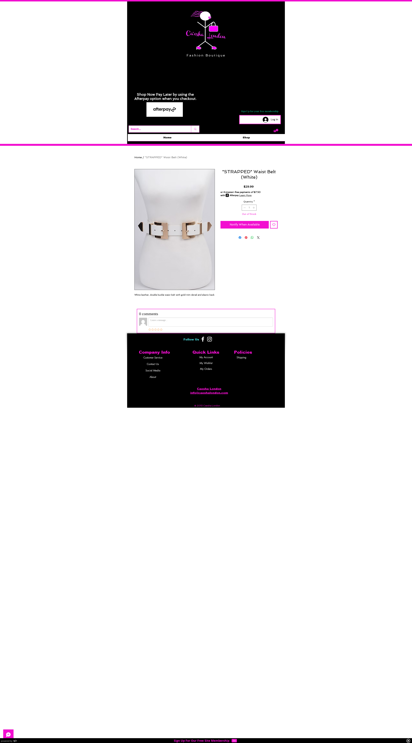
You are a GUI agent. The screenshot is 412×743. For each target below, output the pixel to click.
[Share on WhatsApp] (252, 237)
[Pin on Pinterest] (246, 237)
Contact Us (153, 364)
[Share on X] (258, 237)
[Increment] (254, 207)
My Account (206, 357)
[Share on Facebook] (240, 237)
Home (138, 157)
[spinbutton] (249, 207)
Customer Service (152, 357)
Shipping (241, 357)
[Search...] (195, 129)
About (153, 377)
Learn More (245, 195)
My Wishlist (206, 363)
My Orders (206, 369)
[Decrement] (244, 207)
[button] (275, 130)
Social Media (152, 370)
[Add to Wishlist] (274, 225)
